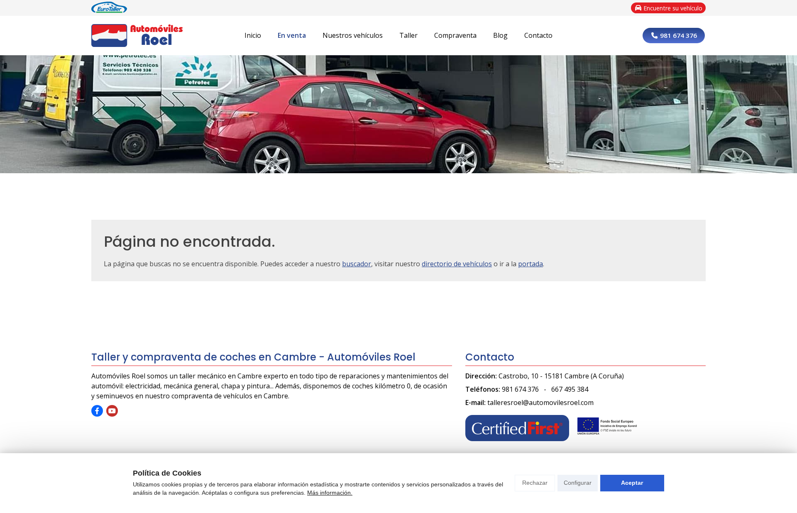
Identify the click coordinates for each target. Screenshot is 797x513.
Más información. (329, 492)
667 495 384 (569, 389)
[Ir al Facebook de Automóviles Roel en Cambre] (97, 411)
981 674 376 (520, 389)
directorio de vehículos (457, 263)
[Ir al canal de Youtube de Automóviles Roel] (112, 411)
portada (530, 263)
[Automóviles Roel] (137, 35)
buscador (356, 263)
